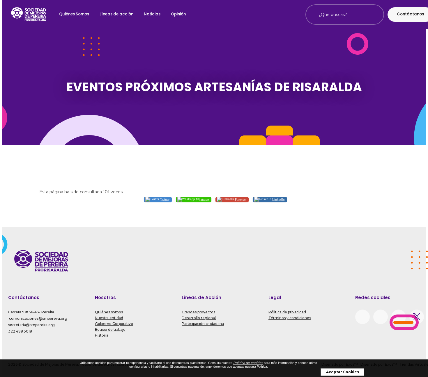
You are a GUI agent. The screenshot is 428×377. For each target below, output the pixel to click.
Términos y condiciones (289, 318)
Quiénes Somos (74, 14)
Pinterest (240, 199)
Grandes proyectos (198, 312)
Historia (101, 335)
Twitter (164, 199)
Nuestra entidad (109, 318)
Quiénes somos (109, 312)
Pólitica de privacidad (287, 312)
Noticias (152, 14)
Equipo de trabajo (110, 329)
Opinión (178, 14)
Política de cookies (248, 363)
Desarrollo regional (199, 318)
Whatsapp (202, 199)
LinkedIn (278, 199)
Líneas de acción (116, 14)
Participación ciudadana (203, 323)
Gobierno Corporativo (114, 323)
